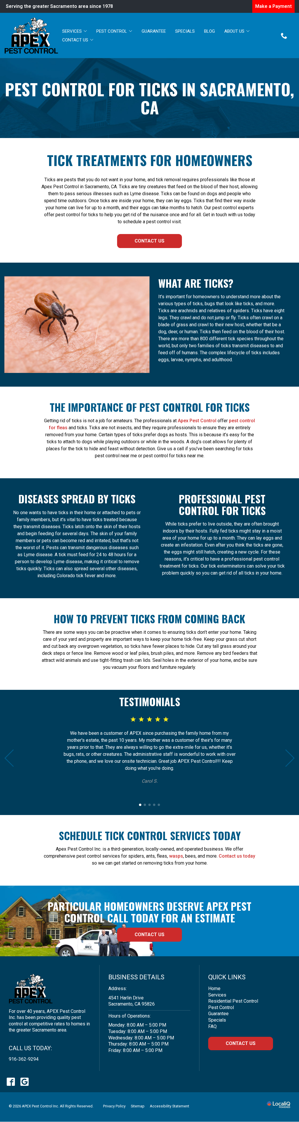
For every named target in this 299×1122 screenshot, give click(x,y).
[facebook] (10, 1081)
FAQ (212, 1026)
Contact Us (75, 40)
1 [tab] (140, 805)
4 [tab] (154, 805)
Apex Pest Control (197, 420)
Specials (185, 31)
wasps (176, 856)
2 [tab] (145, 805)
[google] (24, 1081)
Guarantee (154, 31)
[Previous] (9, 758)
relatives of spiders (228, 310)
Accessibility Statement (169, 1106)
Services (72, 31)
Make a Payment (273, 6)
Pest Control (111, 31)
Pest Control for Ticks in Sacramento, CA (149, 98)
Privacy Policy (114, 1106)
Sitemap (138, 1106)
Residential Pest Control (233, 1001)
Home (214, 988)
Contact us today (237, 856)
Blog (209, 31)
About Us (234, 31)
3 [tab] (149, 805)
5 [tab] (159, 805)
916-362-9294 (24, 1059)
